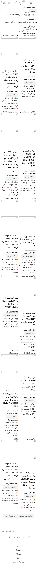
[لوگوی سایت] (18, 3)
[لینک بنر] (18, 282)
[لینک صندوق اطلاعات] (31, 3)
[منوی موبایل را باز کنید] (35, 3)
